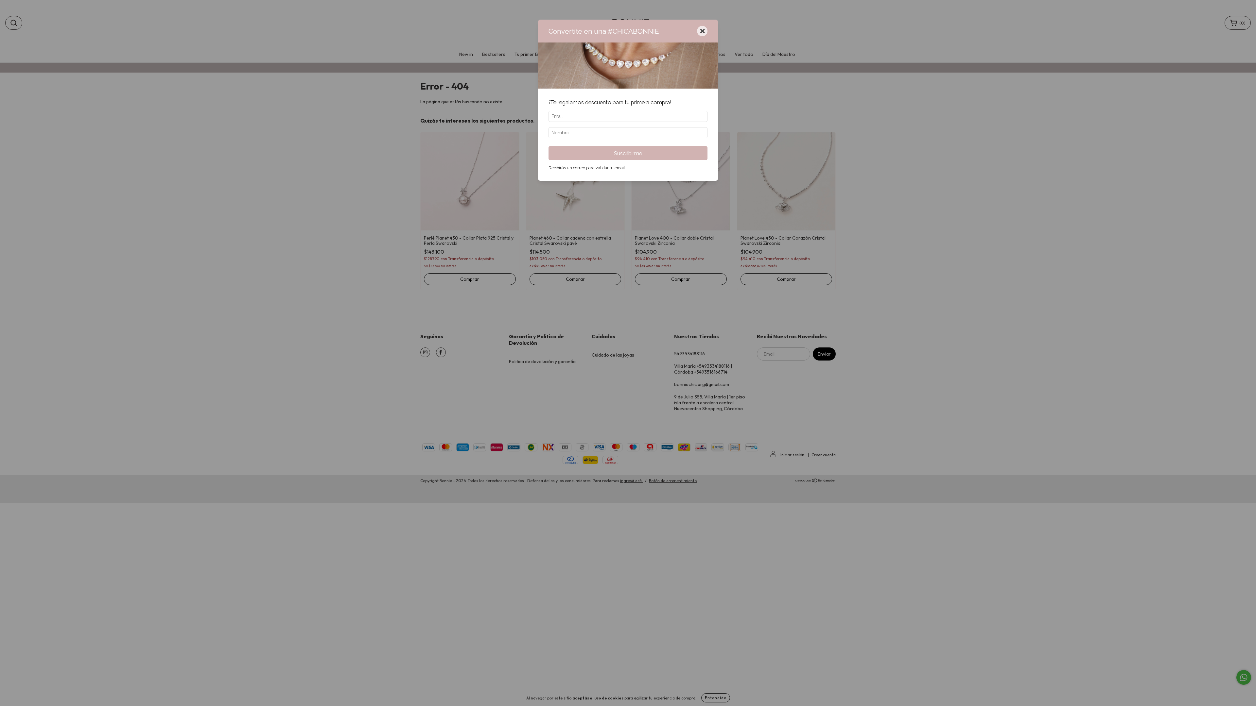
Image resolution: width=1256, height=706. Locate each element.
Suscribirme (628, 153)
